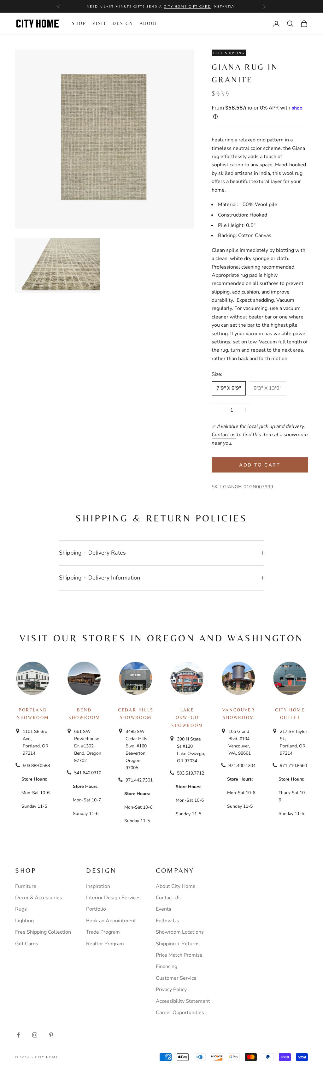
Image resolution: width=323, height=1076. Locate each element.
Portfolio (96, 909)
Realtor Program (105, 943)
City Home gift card (187, 6)
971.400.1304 (241, 766)
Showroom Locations (180, 932)
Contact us (224, 434)
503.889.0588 (36, 766)
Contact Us (168, 897)
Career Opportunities (180, 1012)
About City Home (176, 886)
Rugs (21, 909)
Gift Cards (26, 943)
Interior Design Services (113, 897)
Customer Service (176, 978)
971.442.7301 (139, 780)
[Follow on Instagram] (35, 1035)
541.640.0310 (87, 773)
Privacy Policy (171, 989)
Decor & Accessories (38, 897)
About (149, 23)
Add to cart (259, 465)
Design (123, 23)
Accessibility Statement (183, 1001)
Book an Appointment (111, 920)
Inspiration (98, 886)
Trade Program (103, 932)
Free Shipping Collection (43, 932)
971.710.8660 (293, 766)
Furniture (25, 886)
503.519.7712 (190, 773)
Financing (166, 966)
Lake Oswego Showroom (187, 717)
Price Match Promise (179, 955)
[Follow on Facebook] (18, 1035)
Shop (79, 23)
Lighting (24, 920)
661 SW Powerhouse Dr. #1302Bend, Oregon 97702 (87, 746)
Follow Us (167, 920)
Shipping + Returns (178, 943)
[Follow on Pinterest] (51, 1035)
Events (163, 909)
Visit (99, 23)
